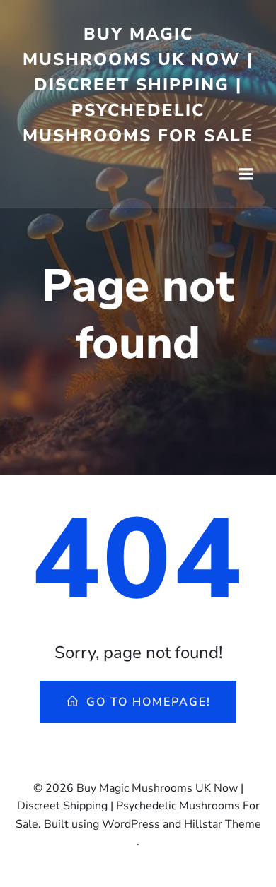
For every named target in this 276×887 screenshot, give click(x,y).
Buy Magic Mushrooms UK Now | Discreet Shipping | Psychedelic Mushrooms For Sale (138, 85)
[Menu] (246, 174)
